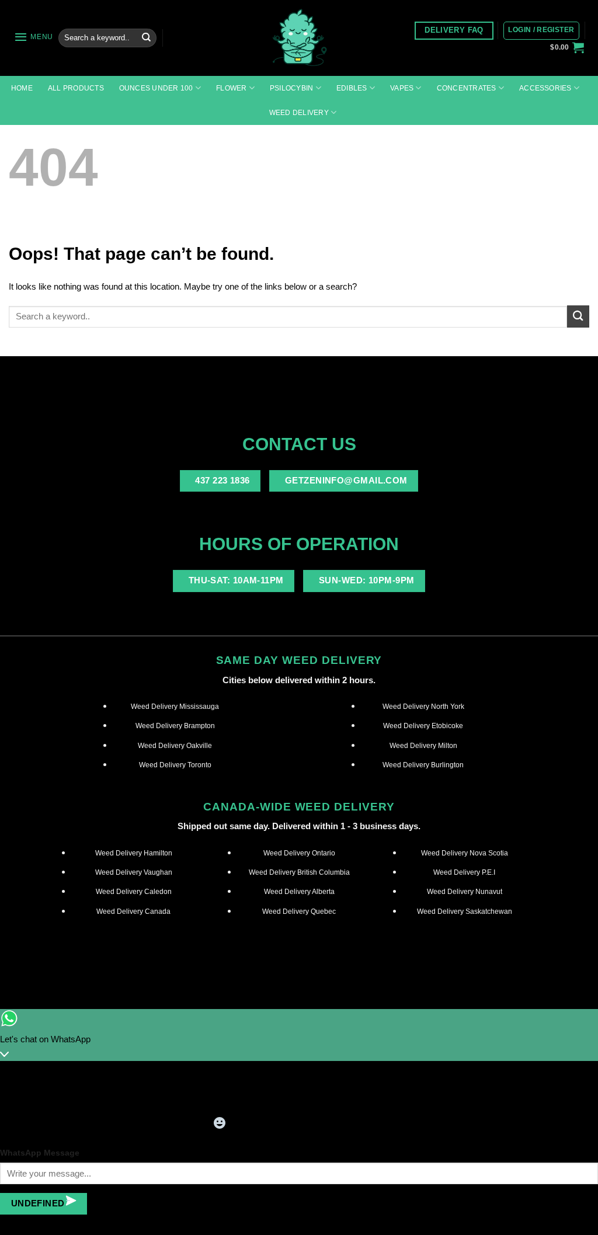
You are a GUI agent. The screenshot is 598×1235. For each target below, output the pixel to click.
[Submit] (146, 38)
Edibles (351, 88)
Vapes (401, 88)
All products (76, 88)
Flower (231, 88)
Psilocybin (291, 88)
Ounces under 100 (156, 88)
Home (22, 88)
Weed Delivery (299, 113)
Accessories (545, 88)
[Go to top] (574, 1219)
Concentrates (466, 88)
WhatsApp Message (39, 1153)
